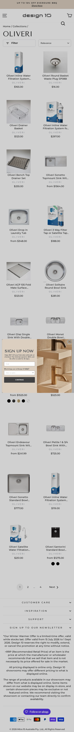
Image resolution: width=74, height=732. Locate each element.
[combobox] (19, 373)
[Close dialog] (69, 341)
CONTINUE (19, 380)
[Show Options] (33, 373)
